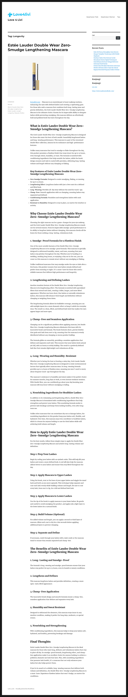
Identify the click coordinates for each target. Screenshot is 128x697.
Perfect (22, 113)
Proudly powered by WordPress (25, 689)
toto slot (94, 87)
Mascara (16, 113)
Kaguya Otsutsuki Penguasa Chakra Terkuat (106, 70)
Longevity (11, 113)
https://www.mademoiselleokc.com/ (103, 91)
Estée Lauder (12, 111)
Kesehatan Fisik (92, 17)
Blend (10, 107)
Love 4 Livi (15, 19)
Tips (118, 17)
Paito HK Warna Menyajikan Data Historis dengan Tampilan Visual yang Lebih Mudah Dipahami (106, 54)
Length (18, 111)
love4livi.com (35, 102)
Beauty (10, 104)
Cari (93, 35)
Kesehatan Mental (108, 17)
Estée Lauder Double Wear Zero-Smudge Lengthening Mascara (39, 47)
